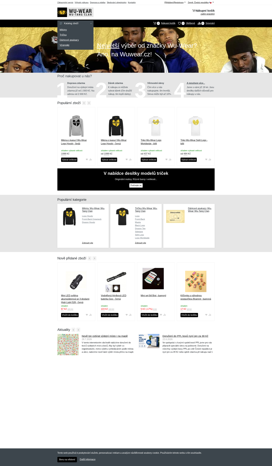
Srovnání (208, 23)
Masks (138, 222)
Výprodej (64, 45)
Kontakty (132, 2)
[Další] (89, 103)
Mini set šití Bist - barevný (153, 295)
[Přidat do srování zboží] (90, 159)
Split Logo (139, 235)
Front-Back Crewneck (91, 219)
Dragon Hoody (88, 222)
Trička (63, 35)
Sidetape (139, 231)
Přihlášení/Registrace (174, 2)
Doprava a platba (97, 2)
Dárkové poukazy (69, 40)
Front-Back (140, 219)
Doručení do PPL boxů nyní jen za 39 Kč (185, 336)
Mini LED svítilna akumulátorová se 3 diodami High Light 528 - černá (75, 299)
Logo (137, 216)
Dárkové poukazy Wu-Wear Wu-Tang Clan (200, 209)
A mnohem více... (196, 83)
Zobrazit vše (87, 243)
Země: (198, 2)
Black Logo (140, 225)
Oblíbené (188, 23)
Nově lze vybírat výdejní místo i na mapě (105, 336)
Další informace (87, 459)
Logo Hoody (87, 216)
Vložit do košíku (70, 315)
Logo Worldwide (142, 238)
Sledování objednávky (117, 2)
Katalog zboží (71, 23)
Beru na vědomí (67, 459)
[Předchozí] (84, 103)
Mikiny (63, 29)
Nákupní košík (166, 23)
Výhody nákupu (82, 2)
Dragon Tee (140, 228)
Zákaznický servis (65, 2)
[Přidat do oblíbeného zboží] (87, 159)
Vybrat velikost (69, 159)
